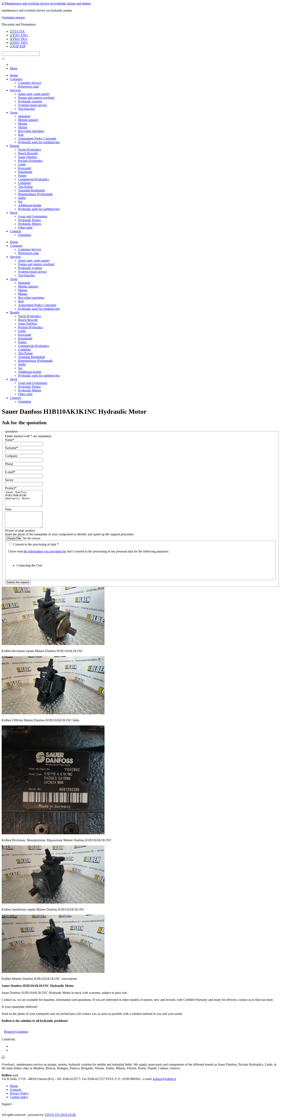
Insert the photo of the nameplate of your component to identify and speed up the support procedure (69, 534)
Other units (25, 227)
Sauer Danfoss (27, 157)
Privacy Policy (19, 1093)
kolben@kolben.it (164, 1079)
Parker (22, 175)
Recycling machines (31, 131)
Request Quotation (16, 1031)
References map (28, 86)
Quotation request (13, 17)
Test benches (26, 108)
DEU (24, 42)
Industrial (24, 116)
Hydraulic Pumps (29, 220)
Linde (22, 164)
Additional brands (29, 205)
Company (16, 79)
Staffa (22, 198)
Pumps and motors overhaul (36, 97)
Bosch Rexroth (28, 153)
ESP (22, 46)
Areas (13, 112)
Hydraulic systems (30, 101)
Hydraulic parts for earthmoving (39, 142)
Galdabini (24, 183)
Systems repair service (32, 105)
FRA (23, 39)
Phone (9, 464)
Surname (11, 448)
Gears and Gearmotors (32, 216)
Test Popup (25, 186)
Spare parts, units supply (34, 94)
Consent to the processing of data (35, 544)
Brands (14, 146)
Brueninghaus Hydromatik (35, 194)
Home (14, 75)
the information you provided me (44, 551)
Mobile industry (28, 120)
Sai (20, 201)
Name (9, 440)
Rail (20, 134)
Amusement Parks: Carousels (37, 138)
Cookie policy (19, 1097)
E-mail (10, 472)
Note (8, 509)
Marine (22, 123)
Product (11, 488)
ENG (24, 35)
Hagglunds (25, 172)
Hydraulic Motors (29, 224)
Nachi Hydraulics (29, 149)
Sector (9, 480)
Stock (13, 212)
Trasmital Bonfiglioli (31, 190)
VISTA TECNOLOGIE (60, 1114)
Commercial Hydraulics (33, 179)
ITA (22, 31)
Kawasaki (24, 168)
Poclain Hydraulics (30, 160)
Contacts (15, 231)
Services (15, 90)
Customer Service (29, 83)
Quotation (24, 235)
